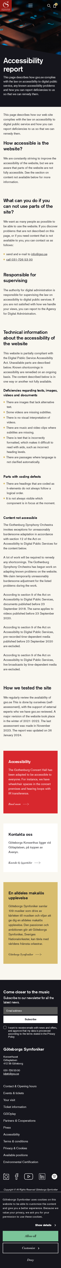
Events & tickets (13, 1093)
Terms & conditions (15, 1141)
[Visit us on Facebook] (16, 1176)
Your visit (9, 1100)
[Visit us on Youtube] (28, 1176)
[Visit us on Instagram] (6, 1176)
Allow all (30, 1236)
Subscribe (30, 1019)
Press (7, 1127)
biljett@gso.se (11, 1073)
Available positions (15, 1155)
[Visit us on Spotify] (54, 1176)
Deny (30, 1260)
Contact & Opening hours (20, 1086)
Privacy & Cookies (15, 1148)
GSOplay (9, 1113)
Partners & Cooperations (19, 1120)
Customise (28, 1248)
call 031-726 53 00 (19, 259)
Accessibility (11, 1134)
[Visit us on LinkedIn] (42, 1176)
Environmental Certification (20, 1162)
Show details (43, 1225)
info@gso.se (39, 254)
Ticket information (14, 1107)
